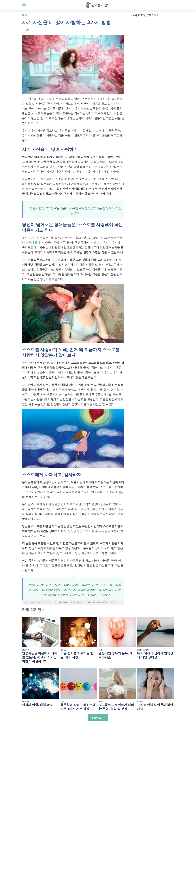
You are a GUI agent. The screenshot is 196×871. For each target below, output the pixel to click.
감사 (121, 491)
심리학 (140, 701)
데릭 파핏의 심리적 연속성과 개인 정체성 (155, 655)
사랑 (118, 98)
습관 (82, 183)
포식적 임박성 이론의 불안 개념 (155, 706)
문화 (100, 701)
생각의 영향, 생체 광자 (37, 705)
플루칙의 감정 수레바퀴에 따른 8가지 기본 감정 (78, 706)
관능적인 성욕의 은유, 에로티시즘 (116, 655)
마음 (72, 560)
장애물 (33, 242)
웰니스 (25, 15)
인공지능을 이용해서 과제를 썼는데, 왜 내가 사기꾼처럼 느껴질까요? (39, 657)
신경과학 (25, 650)
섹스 (100, 650)
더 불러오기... (98, 717)
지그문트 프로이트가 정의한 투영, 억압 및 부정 (116, 706)
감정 (62, 701)
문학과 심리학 (143, 650)
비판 (48, 372)
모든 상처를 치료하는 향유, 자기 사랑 (76, 655)
